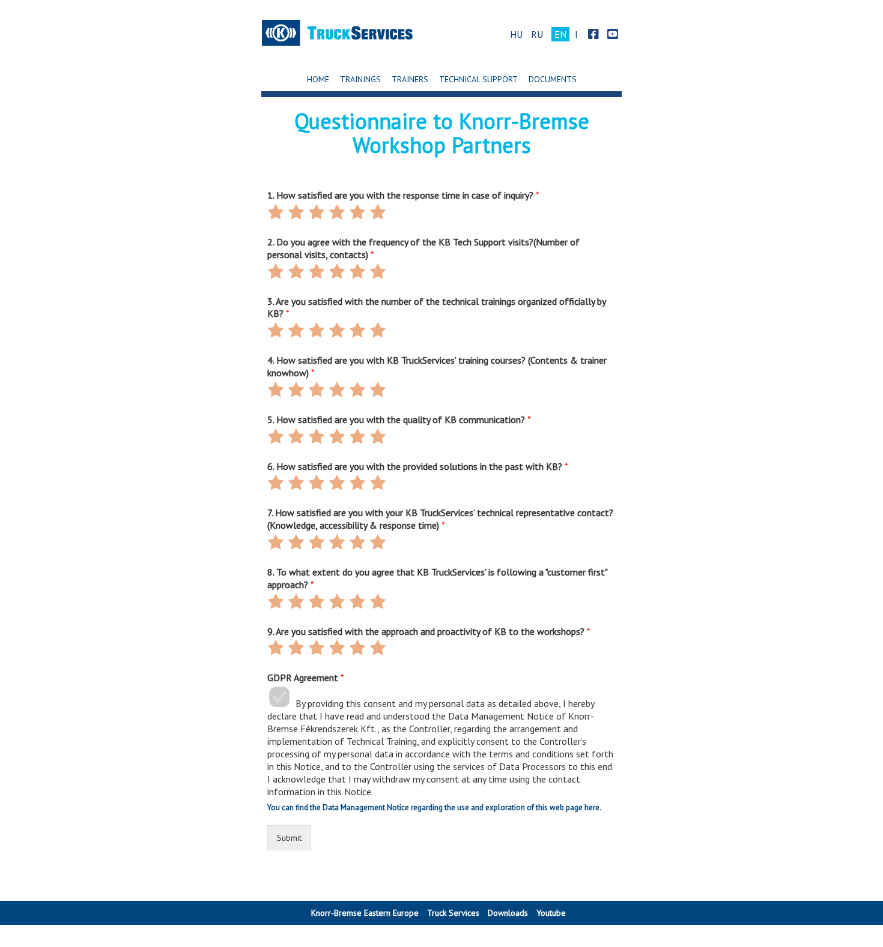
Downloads (508, 912)
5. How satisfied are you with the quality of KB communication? (399, 419)
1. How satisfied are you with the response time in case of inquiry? (403, 195)
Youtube (551, 912)
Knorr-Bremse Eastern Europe (365, 912)
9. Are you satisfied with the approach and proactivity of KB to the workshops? (428, 631)
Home (318, 79)
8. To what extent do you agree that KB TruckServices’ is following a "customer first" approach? (437, 578)
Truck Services (453, 912)
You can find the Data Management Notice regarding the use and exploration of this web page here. (434, 807)
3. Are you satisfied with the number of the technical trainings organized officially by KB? (436, 307)
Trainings (360, 79)
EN (560, 34)
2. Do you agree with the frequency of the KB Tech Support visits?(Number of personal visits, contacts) (423, 248)
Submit (289, 837)
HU (516, 34)
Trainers (410, 79)
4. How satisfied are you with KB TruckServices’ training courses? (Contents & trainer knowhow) (437, 366)
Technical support (478, 79)
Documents (553, 79)
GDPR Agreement (305, 678)
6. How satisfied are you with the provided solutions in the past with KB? (417, 466)
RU (537, 34)
